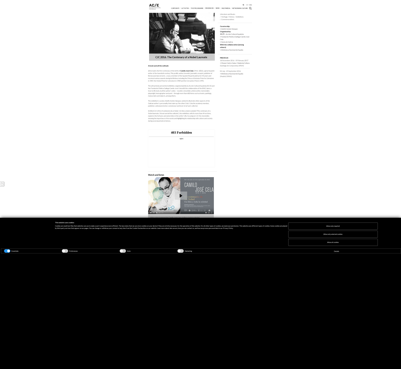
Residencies (209, 8)
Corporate (175, 8)
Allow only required (333, 226)
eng (250, 4)
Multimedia (226, 8)
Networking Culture (240, 8)
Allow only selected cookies (333, 234)
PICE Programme (197, 8)
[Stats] (123, 251)
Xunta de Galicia (227, 42)
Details (336, 251)
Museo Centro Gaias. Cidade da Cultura (235, 63)
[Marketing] (180, 251)
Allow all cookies (333, 242)
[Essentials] (7, 251)
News (218, 8)
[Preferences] (65, 251)
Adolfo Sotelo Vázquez (229, 29)
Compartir (2, 184)
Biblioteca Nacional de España (232, 50)
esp (247, 4)
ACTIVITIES (185, 8)
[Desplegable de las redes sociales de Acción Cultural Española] (243, 5)
